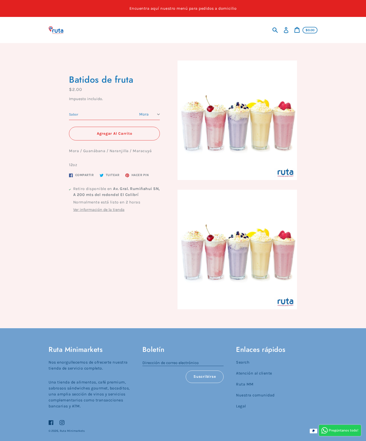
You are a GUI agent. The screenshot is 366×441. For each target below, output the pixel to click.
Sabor (73, 114)
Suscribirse (204, 376)
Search (242, 362)
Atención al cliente (254, 373)
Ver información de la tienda (98, 209)
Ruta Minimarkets (72, 431)
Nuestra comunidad (255, 395)
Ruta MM (245, 384)
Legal (241, 406)
